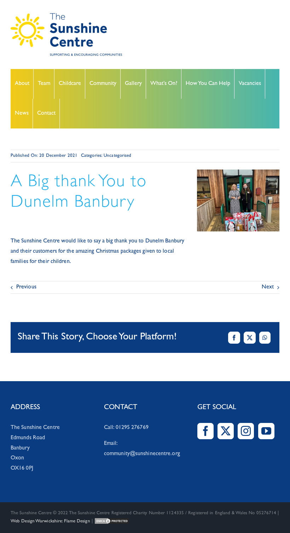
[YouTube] (266, 431)
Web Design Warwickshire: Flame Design (50, 521)
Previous (26, 287)
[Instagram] (246, 431)
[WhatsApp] (264, 337)
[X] (249, 337)
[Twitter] (226, 431)
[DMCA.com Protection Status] (111, 521)
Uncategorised (117, 156)
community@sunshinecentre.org (142, 454)
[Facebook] (234, 337)
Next (268, 287)
